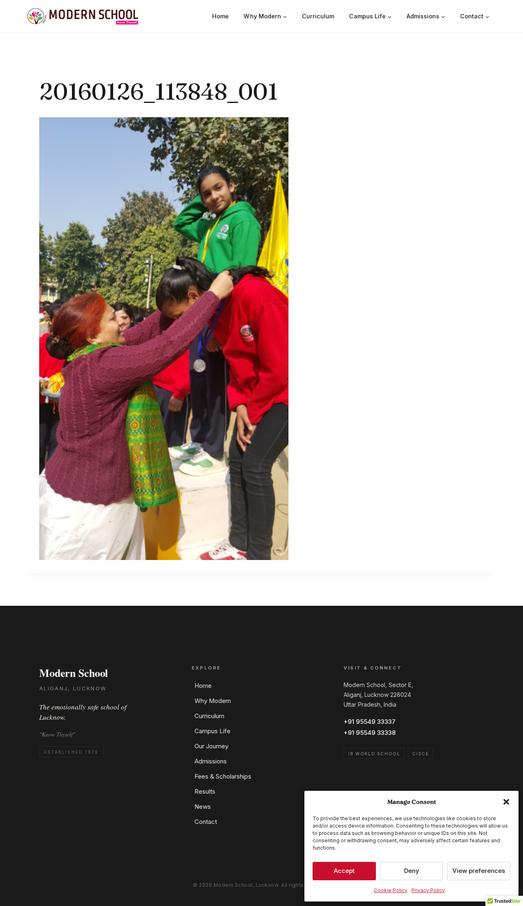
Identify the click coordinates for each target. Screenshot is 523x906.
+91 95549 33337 (370, 721)
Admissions (210, 761)
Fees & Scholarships (222, 776)
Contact (205, 822)
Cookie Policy (390, 890)
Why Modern (212, 701)
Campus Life (212, 731)
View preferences (478, 871)
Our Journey (211, 746)
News (202, 806)
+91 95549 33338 (370, 732)
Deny (411, 871)
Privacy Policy (428, 890)
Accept (344, 871)
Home (220, 16)
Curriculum (318, 16)
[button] (506, 802)
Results (204, 791)
